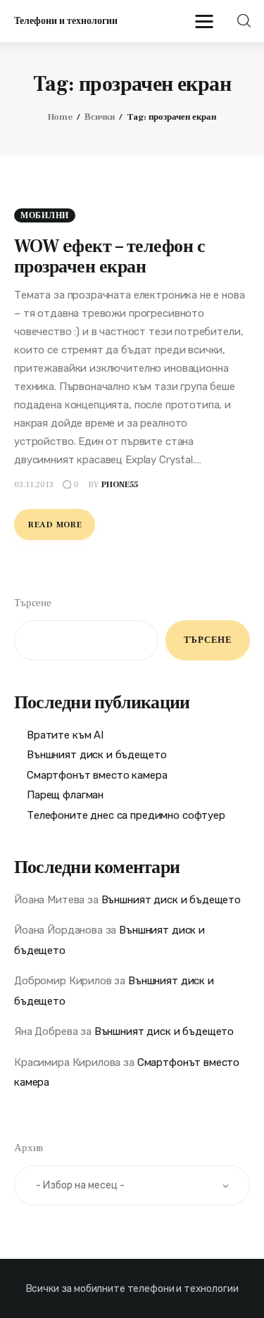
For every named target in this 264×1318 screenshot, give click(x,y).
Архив (28, 1148)
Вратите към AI (65, 735)
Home (60, 117)
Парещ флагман (65, 795)
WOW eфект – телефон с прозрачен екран (109, 256)
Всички (99, 117)
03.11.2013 (34, 484)
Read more (55, 525)
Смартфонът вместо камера (97, 775)
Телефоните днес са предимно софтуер (126, 815)
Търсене (32, 603)
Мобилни (44, 216)
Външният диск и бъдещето (96, 754)
